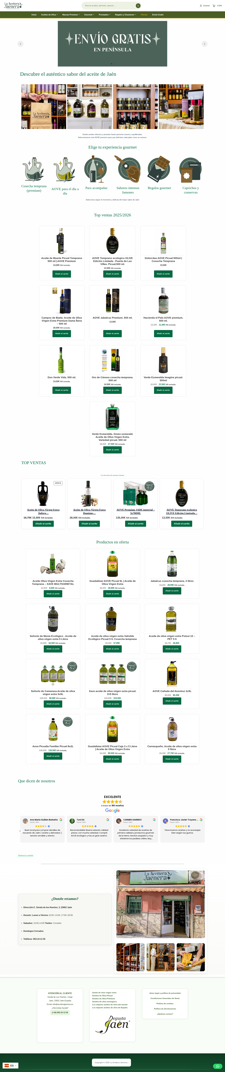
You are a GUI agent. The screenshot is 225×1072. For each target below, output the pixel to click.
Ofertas (144, 15)
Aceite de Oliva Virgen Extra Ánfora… (43, 511)
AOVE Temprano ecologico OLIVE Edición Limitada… (181, 511)
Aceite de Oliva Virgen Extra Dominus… (89, 511)
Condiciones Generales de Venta (165, 998)
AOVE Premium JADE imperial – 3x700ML (136, 511)
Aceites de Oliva (48, 15)
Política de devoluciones (165, 1009)
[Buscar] (138, 5)
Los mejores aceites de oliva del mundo (110, 1005)
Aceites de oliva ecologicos (104, 1002)
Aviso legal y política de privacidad (165, 993)
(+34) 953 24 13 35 (60, 1012)
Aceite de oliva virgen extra (104, 993)
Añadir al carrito (61, 274)
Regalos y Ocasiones (124, 15)
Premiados (104, 15)
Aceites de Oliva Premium (103, 999)
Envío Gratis (158, 15)
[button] (111, 63)
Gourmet (88, 15)
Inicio (34, 15)
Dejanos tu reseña (25, 855)
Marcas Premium (70, 15)
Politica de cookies (165, 1003)
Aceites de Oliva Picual (102, 996)
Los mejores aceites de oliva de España (109, 1008)
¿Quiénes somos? (165, 1014)
